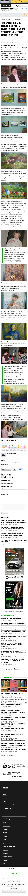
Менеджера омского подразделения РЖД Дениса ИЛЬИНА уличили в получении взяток (13, 624)
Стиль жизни (7, 677)
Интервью (5, 829)
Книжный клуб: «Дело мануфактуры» (12, 728)
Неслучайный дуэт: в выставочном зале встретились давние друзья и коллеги (12, 534)
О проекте (5, 849)
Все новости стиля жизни (7, 755)
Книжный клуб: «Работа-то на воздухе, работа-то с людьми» (13, 723)
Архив (4, 843)
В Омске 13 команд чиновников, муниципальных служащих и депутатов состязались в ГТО (13, 712)
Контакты (5, 853)
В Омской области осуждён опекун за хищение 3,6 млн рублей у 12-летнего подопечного (11, 644)
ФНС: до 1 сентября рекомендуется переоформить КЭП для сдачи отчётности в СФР (13, 652)
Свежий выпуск (7, 819)
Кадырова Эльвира (11, 453)
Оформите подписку (18, 765)
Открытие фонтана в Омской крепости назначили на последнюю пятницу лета (13, 744)
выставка (4, 463)
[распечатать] (14, 470)
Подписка (5, 860)
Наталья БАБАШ (12, 463)
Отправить (4, 513)
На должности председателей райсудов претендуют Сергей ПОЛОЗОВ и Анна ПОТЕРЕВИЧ (12, 661)
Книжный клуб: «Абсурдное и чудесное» (13, 740)
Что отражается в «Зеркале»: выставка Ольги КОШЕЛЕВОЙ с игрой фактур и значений (14, 541)
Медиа (4, 822)
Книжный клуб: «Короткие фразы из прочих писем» (12, 735)
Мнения (5, 832)
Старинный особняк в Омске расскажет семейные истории (13, 718)
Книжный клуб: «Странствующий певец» (13, 749)
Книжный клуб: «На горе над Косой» (11, 618)
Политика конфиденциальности (13, 881)
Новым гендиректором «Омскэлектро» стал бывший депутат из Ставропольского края (13, 630)
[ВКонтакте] (20, 469)
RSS (4, 863)
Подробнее (12, 886)
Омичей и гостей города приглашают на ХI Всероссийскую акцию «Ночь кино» (14, 703)
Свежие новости (7, 615)
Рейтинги (5, 836)
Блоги (4, 839)
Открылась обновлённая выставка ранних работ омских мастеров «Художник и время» (13, 521)
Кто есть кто (6, 825)
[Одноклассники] (21, 469)
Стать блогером (7, 856)
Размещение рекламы (9, 846)
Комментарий (4, 494)
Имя (2, 488)
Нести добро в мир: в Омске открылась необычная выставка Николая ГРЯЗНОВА (12, 527)
